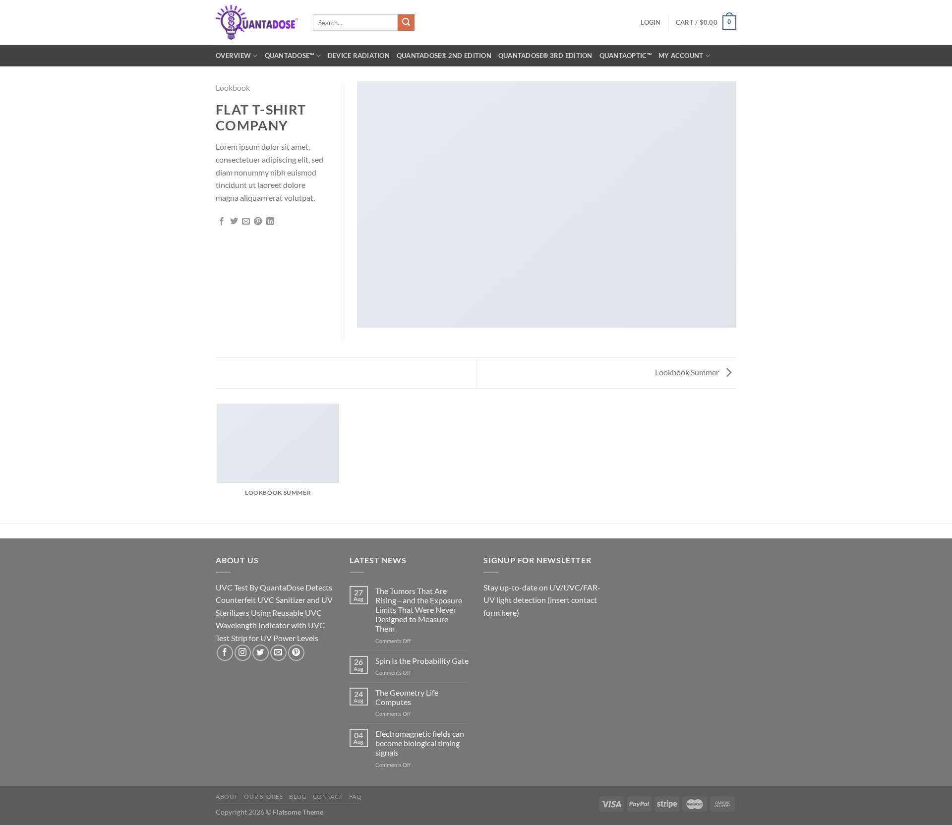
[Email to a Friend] (246, 221)
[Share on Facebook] (222, 221)
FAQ (355, 796)
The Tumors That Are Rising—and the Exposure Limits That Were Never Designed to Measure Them (418, 610)
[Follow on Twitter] (260, 653)
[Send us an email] (278, 653)
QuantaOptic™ (625, 55)
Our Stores (263, 796)
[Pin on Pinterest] (258, 221)
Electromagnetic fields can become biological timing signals (419, 743)
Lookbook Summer (687, 372)
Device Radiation (359, 55)
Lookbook (233, 87)
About (227, 796)
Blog (297, 796)
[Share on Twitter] (234, 221)
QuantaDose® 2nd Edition (444, 55)
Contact (328, 796)
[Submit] (406, 22)
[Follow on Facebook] (225, 653)
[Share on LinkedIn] (270, 221)
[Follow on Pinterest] (296, 653)
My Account (681, 55)
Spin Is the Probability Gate (422, 660)
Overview (233, 55)
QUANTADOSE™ (289, 55)
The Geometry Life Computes (406, 697)
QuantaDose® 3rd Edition (545, 55)
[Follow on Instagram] (243, 653)
